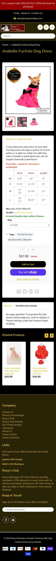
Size (9, 220)
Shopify (30, 538)
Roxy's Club (8, 418)
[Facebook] (6, 520)
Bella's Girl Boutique (13, 464)
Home (17, 13)
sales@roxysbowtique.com (29, 18)
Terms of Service (10, 437)
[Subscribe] (50, 509)
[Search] (52, 36)
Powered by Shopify (32, 542)
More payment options (28, 279)
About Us (25, 13)
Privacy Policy (9, 434)
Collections (7, 428)
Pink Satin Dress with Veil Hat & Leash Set (12, 371)
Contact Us (37, 13)
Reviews (8, 306)
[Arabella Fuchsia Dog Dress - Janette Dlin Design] (28, 90)
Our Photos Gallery (12, 424)
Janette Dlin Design (23, 212)
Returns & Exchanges (26, 306)
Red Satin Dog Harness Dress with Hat (40, 371)
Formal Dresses (24, 234)
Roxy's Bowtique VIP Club (15, 477)
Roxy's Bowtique (18, 538)
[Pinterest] (13, 520)
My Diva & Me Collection (19, 239)
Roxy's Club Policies (12, 421)
